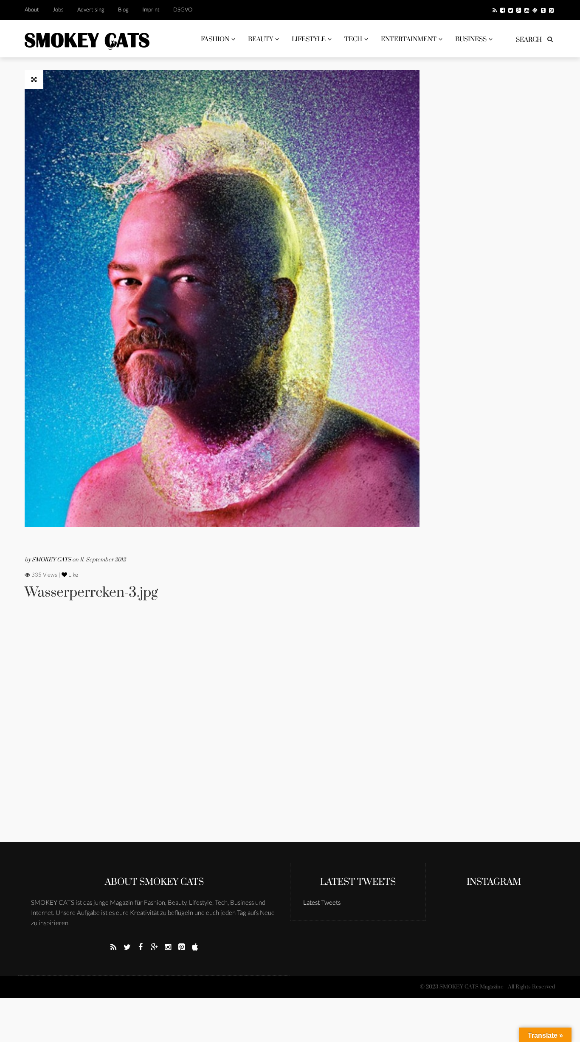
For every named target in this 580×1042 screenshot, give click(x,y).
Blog (123, 9)
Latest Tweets (358, 882)
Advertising (90, 9)
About (32, 9)
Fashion (215, 39)
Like (72, 574)
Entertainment (408, 39)
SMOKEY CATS (52, 559)
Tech (353, 39)
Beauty (260, 39)
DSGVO (182, 9)
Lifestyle (309, 39)
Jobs (58, 9)
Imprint (151, 9)
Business (471, 39)
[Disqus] (222, 732)
